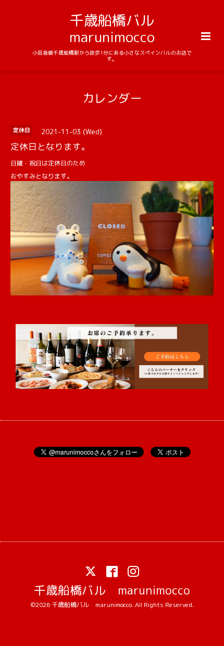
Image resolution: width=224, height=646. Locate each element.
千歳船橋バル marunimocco (118, 28)
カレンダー (112, 97)
